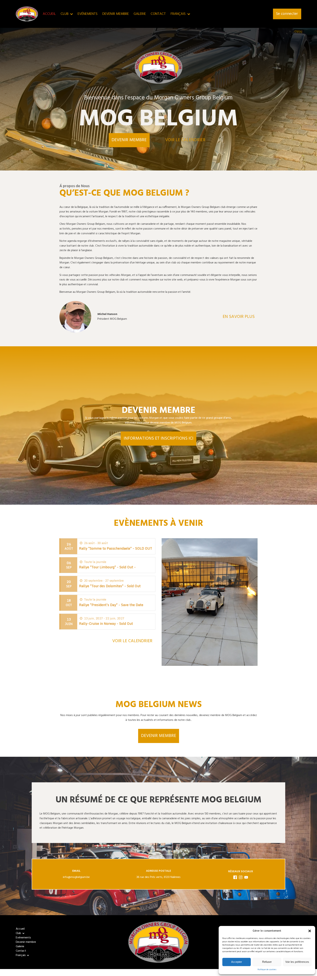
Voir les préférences (297, 961)
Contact (158, 14)
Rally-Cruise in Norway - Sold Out (106, 623)
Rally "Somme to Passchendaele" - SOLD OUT (115, 548)
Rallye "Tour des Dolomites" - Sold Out (110, 586)
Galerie (140, 14)
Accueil (49, 14)
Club (64, 14)
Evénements (88, 14)
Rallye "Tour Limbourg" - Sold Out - (107, 567)
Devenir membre (115, 14)
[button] (309, 931)
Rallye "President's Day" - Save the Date (111, 605)
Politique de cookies (267, 969)
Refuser (267, 961)
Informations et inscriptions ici (158, 438)
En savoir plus (239, 316)
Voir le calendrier (185, 140)
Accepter (236, 961)
